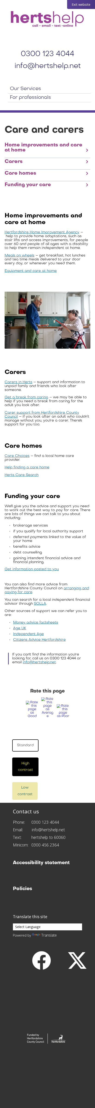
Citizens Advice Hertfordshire (39, 640)
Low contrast (25, 791)
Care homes (20, 173)
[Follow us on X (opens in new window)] (77, 960)
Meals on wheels (19, 255)
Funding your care (28, 184)
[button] (33, 709)
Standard (25, 745)
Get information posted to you (32, 569)
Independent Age (28, 634)
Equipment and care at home (31, 271)
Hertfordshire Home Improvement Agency (42, 232)
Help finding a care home (27, 467)
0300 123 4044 (47, 54)
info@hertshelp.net (48, 66)
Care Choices (17, 456)
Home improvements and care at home (43, 148)
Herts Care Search (22, 475)
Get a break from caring (26, 397)
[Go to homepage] (47, 19)
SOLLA (40, 604)
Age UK (19, 628)
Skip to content (7, 3)
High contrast (25, 767)
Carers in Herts (18, 382)
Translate (49, 935)
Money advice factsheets (35, 622)
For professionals (30, 97)
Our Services (25, 89)
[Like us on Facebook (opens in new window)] (41, 960)
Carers (14, 161)
